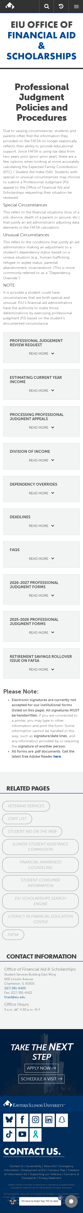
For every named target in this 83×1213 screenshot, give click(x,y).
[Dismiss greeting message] (60, 1197)
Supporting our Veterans (46, 1174)
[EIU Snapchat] (62, 1120)
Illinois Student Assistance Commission (40, 847)
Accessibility (33, 1166)
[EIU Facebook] (22, 1120)
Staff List (17, 818)
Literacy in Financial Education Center (40, 919)
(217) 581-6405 (15, 988)
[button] (71, 1201)
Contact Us (17, 1166)
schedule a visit (39, 1078)
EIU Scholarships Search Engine (40, 901)
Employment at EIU (33, 1170)
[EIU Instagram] (36, 1120)
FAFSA (13, 934)
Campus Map (56, 1170)
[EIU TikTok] (9, 1135)
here (57, 756)
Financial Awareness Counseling (41, 865)
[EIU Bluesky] (9, 1120)
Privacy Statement (50, 1178)
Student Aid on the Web (32, 831)
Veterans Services (26, 806)
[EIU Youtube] (22, 1135)
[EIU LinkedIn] (49, 1120)
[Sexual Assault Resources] (36, 1135)
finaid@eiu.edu (14, 997)
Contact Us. (32, 1151)
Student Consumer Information (40, 883)
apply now (39, 1068)
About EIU (50, 1166)
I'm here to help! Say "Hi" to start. (40, 1201)
